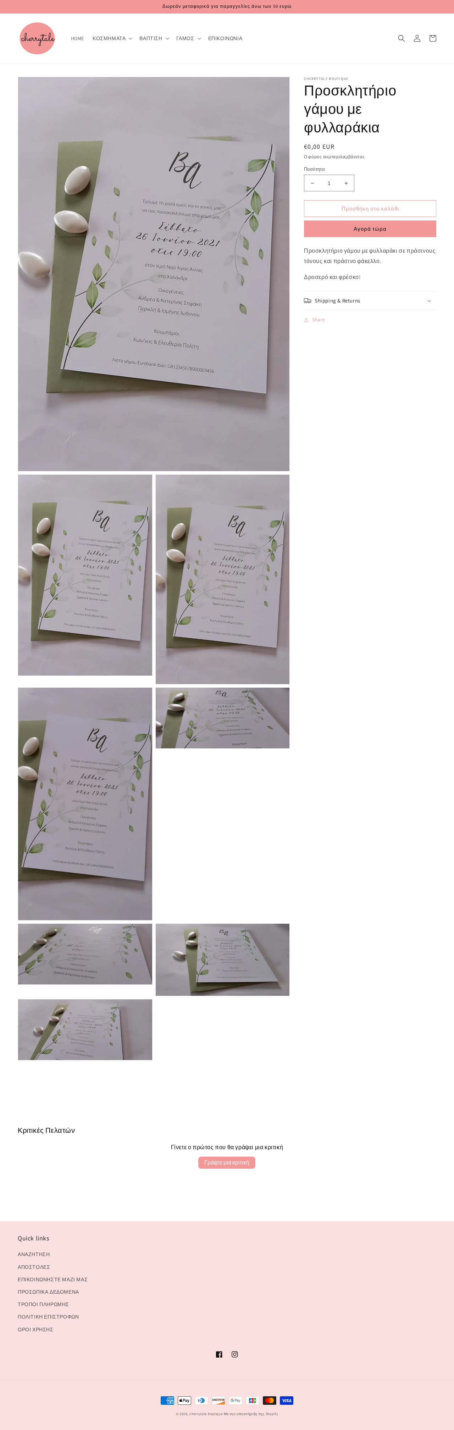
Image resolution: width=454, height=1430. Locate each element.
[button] (111, 38)
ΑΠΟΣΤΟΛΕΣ (34, 1267)
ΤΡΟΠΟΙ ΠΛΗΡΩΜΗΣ (43, 1304)
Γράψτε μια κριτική (226, 1162)
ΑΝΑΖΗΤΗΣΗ (34, 1254)
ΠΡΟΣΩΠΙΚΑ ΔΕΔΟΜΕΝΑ (48, 1292)
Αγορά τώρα (370, 229)
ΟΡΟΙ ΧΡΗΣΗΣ (36, 1329)
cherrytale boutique (206, 1414)
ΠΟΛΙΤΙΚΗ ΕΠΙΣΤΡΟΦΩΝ (48, 1317)
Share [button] (318, 319)
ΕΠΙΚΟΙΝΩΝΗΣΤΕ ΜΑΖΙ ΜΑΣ (53, 1279)
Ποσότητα (314, 169)
